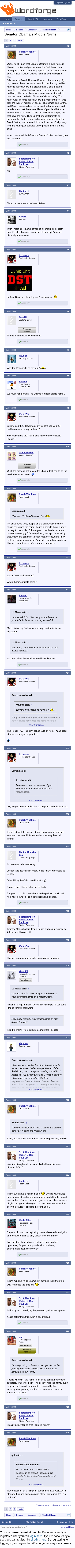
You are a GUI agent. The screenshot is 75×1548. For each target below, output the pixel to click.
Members (48, 19)
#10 (67, 447)
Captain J (24, 191)
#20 (67, 966)
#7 (68, 350)
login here (36, 1536)
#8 (68, 376)
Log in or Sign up (63, 3)
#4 (68, 211)
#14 (67, 673)
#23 (67, 1146)
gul (20, 1337)
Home (7, 19)
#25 (67, 1214)
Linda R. (23, 1181)
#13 (67, 590)
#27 (67, 1292)
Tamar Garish (26, 452)
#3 (68, 185)
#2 (68, 153)
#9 (68, 408)
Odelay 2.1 (6, 1522)
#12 (67, 557)
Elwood (23, 595)
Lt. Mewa (24, 255)
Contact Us (62, 1522)
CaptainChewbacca (27, 853)
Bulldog (23, 381)
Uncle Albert (25, 1220)
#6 (68, 311)
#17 (67, 846)
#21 (67, 1038)
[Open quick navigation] (68, 30)
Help (71, 1522)
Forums (18, 19)
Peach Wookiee (27, 51)
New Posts (61, 19)
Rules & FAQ (33, 19)
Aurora (22, 216)
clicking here (38, 1539)
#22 (67, 1100)
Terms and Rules (67, 1527)
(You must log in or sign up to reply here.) (53, 1505)
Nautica (23, 356)
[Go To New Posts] (34, 1522)
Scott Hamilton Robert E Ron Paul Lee (27, 161)
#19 (67, 940)
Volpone (23, 1043)
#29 (67, 1407)
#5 (68, 250)
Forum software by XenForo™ (14, 1527)
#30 (67, 1433)
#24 (67, 1175)
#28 (67, 1331)
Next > (20, 40)
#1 (68, 46)
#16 (67, 814)
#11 (67, 488)
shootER (23, 971)
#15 (67, 748)
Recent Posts (9, 23)
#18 (67, 911)
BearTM (23, 317)
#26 (67, 1263)
